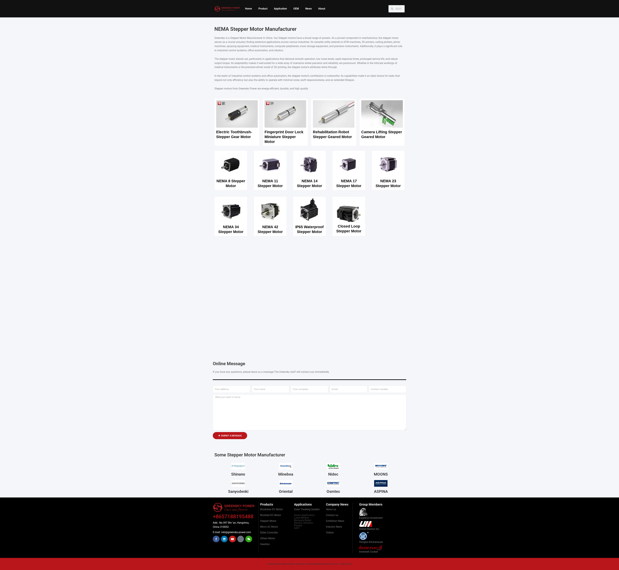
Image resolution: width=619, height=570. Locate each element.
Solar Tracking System (307, 509)
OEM (296, 8)
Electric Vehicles (303, 522)
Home (248, 8)
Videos (330, 532)
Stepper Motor (268, 520)
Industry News (334, 526)
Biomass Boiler (302, 520)
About (321, 8)
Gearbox (265, 544)
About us (331, 509)
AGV (296, 528)
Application (280, 8)
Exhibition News (335, 520)
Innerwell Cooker (368, 551)
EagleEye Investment (371, 517)
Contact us (332, 515)
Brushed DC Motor (270, 515)
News (308, 8)
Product (262, 8)
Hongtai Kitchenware (371, 542)
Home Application (304, 515)
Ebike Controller (269, 532)
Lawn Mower (301, 517)
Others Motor (267, 538)
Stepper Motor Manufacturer (246, 37)
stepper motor (227, 58)
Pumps (298, 525)
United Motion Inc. (369, 529)
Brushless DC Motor (271, 509)
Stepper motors (287, 37)
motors (228, 88)
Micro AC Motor (269, 526)
